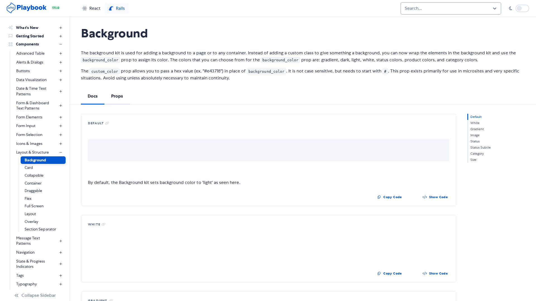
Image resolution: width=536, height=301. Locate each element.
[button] (91, 8)
